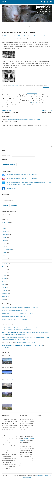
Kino (3, 246)
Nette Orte (5, 258)
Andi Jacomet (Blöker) (22, 35)
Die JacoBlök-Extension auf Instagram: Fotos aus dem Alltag (22, 178)
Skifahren (4, 278)
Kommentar (5, 129)
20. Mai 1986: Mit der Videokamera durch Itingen (14, 319)
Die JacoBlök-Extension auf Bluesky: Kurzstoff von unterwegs (22, 174)
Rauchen (4, 272)
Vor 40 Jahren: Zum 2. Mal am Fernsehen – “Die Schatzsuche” (17, 313)
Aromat (47, 99)
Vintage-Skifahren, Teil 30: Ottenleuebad (24, 342)
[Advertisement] (44, 424)
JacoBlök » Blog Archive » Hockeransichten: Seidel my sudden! (24, 119)
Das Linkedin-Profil (11, 188)
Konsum (4, 252)
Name (4, 150)
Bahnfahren (5, 225)
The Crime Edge (35, 102)
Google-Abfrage (14, 85)
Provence (4, 269)
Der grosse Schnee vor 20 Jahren (16, 334)
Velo (3, 299)
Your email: (5, 198)
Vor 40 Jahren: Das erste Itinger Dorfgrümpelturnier (15, 316)
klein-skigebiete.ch (7, 249)
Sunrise (4, 287)
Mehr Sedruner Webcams (9, 380)
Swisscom (4, 290)
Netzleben (5, 261)
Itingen (4, 243)
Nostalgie (4, 264)
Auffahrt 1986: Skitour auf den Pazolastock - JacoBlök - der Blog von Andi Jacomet (23, 337)
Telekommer (5, 293)
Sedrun (4, 275)
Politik (3, 267)
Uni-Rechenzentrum (32, 93)
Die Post (4, 237)
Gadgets (4, 240)
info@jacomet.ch (39, 475)
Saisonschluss (5, 347)
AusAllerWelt (5, 222)
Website (4, 159)
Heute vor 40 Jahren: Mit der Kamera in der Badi (14, 310)
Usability (4, 296)
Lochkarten (46, 87)
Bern (32, 35)
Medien (41, 35)
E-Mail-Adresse (6, 155)
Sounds (4, 284)
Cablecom (5, 231)
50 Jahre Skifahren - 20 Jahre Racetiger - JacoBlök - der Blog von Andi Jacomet (22, 345)
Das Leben (36, 35)
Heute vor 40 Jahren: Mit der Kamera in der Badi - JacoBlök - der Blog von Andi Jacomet (24, 327)
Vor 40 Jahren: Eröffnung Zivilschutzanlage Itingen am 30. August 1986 (20, 307)
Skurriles (46, 35)
